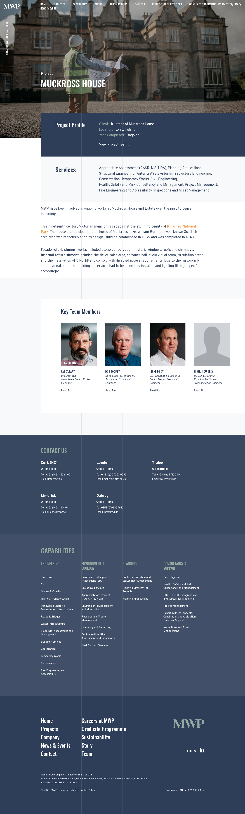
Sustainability (119, 4)
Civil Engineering (163, 179)
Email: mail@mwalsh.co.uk (111, 479)
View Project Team (113, 144)
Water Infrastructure (53, 624)
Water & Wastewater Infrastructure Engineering (173, 173)
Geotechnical (48, 649)
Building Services (51, 642)
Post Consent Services (95, 645)
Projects (59, 4)
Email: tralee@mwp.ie (164, 479)
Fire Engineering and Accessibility (125, 190)
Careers (140, 4)
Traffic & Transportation (55, 599)
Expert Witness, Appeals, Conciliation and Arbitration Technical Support (179, 617)
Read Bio (66, 390)
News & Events (49, 8)
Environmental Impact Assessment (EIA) (94, 579)
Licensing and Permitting (96, 627)
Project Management (201, 185)
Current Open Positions (167, 4)
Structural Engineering (117, 173)
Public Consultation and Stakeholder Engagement (137, 579)
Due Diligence (171, 577)
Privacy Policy (67, 790)
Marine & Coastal (51, 591)
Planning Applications (185, 168)
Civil (43, 584)
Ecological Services (93, 588)
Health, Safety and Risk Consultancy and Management (141, 185)
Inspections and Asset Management (181, 190)
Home (43, 4)
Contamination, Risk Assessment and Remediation (99, 636)
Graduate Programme (202, 4)
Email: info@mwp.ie (52, 479)
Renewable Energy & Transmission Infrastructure (57, 607)
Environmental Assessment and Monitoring (97, 607)
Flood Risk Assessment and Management (57, 633)
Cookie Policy (87, 790)
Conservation (109, 179)
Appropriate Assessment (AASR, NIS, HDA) (132, 168)
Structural (46, 577)
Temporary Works (135, 179)
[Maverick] (192, 790)
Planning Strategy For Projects (135, 589)
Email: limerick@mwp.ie (54, 512)
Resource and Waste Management (94, 618)
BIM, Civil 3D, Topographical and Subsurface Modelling (180, 597)
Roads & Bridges (50, 617)
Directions (50, 469)
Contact (223, 4)
